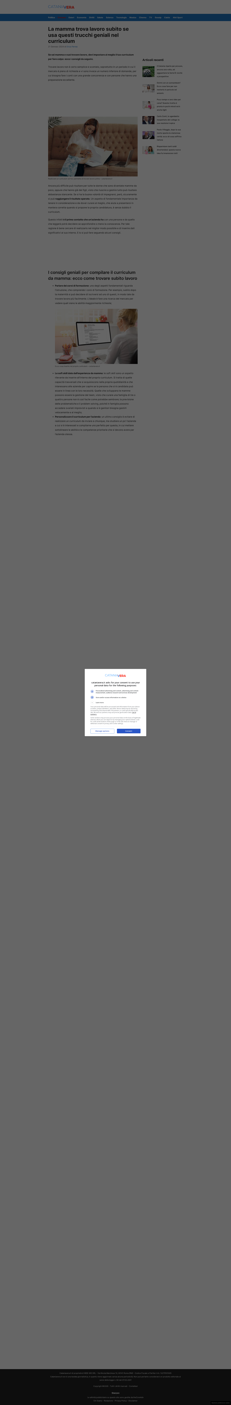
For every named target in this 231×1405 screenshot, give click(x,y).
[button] (115, 702)
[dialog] (115, 702)
